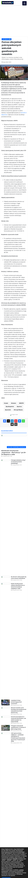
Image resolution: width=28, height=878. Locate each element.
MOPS (22, 403)
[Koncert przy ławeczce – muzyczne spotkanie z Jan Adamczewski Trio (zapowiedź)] (5, 719)
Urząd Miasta (19, 410)
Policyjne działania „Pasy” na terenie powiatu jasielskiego (18, 461)
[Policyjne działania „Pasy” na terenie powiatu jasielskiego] (5, 517)
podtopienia (10, 406)
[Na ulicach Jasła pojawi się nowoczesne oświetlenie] (5, 579)
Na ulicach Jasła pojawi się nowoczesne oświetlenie (18, 577)
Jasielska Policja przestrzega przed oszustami (16, 702)
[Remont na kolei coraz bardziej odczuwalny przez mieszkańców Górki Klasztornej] (5, 710)
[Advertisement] (14, 21)
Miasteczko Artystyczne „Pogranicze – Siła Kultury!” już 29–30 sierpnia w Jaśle (13, 452)
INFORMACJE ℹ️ (6, 39)
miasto (14, 403)
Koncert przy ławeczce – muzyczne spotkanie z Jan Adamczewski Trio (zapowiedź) (18, 719)
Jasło (6, 403)
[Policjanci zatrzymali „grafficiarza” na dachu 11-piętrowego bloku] (5, 728)
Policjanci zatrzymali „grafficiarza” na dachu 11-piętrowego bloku (18, 727)
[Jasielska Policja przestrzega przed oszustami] (5, 702)
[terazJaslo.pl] (7, 2)
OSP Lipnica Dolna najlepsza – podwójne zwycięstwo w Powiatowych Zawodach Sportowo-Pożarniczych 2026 (18, 737)
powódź (8, 410)
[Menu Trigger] (24, 3)
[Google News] (14, 415)
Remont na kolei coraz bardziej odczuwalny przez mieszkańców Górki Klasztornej (18, 710)
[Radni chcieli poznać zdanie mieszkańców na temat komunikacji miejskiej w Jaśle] (5, 641)
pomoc (20, 406)
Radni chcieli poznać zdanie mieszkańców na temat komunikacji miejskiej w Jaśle (18, 586)
